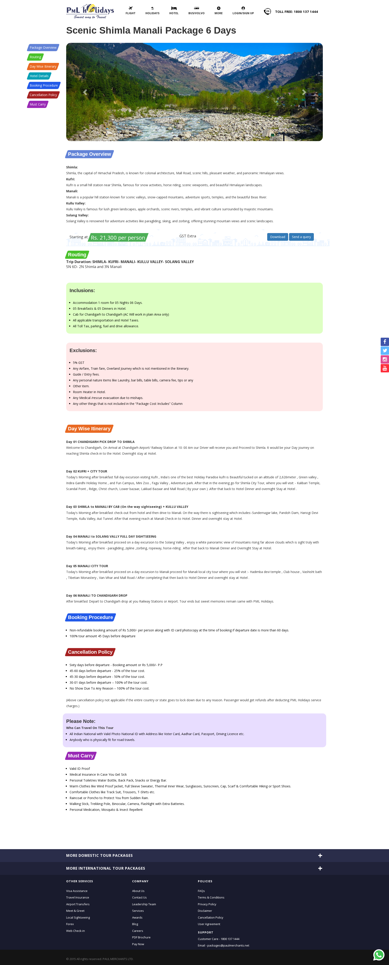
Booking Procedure (44, 85)
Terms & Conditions (211, 897)
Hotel (174, 13)
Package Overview (43, 47)
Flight (131, 13)
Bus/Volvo (196, 13)
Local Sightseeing (78, 917)
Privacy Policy (207, 904)
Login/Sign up (243, 13)
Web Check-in (75, 930)
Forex (70, 924)
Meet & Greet (75, 911)
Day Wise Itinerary (43, 66)
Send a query (301, 237)
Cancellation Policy (43, 95)
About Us (138, 891)
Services (138, 911)
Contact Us (139, 897)
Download (277, 237)
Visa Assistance (77, 891)
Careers (137, 930)
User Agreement (209, 924)
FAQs (201, 891)
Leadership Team (144, 904)
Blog (135, 924)
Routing (35, 57)
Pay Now (138, 944)
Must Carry (38, 104)
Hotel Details (39, 76)
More (219, 13)
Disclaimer (205, 911)
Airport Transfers (78, 904)
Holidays (152, 13)
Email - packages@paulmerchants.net (223, 945)
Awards (137, 917)
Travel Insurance (77, 897)
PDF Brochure (141, 937)
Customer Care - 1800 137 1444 (218, 939)
